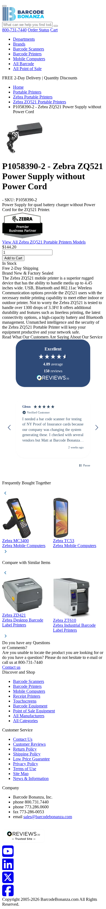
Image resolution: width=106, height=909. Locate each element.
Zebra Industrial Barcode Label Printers (74, 627)
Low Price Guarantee (31, 759)
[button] (9, 427)
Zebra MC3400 (15, 540)
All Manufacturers (28, 715)
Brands (19, 44)
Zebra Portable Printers (32, 97)
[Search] (56, 26)
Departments (24, 39)
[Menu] (4, 6)
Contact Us (22, 739)
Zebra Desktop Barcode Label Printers (22, 622)
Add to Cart (13, 258)
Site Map (21, 773)
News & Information (31, 778)
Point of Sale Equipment (34, 711)
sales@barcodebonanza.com (47, 816)
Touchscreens (24, 701)
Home (18, 87)
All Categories (25, 720)
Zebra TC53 (63, 540)
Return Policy (25, 749)
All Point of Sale (27, 68)
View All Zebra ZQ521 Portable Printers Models (44, 242)
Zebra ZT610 (64, 620)
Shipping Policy (26, 754)
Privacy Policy (25, 763)
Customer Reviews (29, 744)
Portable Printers (27, 92)
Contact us (11, 667)
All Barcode (23, 63)
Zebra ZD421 (14, 615)
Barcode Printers (27, 54)
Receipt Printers (26, 696)
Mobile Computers (29, 58)
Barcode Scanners (28, 49)
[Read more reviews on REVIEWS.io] (53, 377)
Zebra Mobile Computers (23, 545)
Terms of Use (24, 768)
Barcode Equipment (30, 706)
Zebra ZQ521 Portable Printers (39, 102)
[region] (53, 427)
